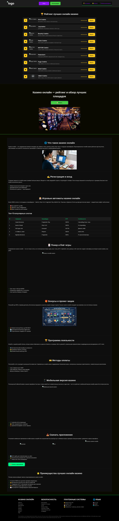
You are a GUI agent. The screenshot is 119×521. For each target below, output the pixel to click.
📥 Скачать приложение (16, 464)
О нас (42, 505)
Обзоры (20, 508)
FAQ (19, 512)
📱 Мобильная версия (105, 3)
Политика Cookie (45, 508)
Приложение (21, 505)
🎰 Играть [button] (59, 103)
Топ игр (20, 507)
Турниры (20, 510)
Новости (20, 502)
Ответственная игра (45, 510)
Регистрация (55, 3)
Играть (92, 20)
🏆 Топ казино (86, 3)
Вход (44, 3)
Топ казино (20, 504)
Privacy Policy (44, 507)
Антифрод (43, 511)
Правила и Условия (45, 504)
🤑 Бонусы (95, 3)
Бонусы (20, 511)
